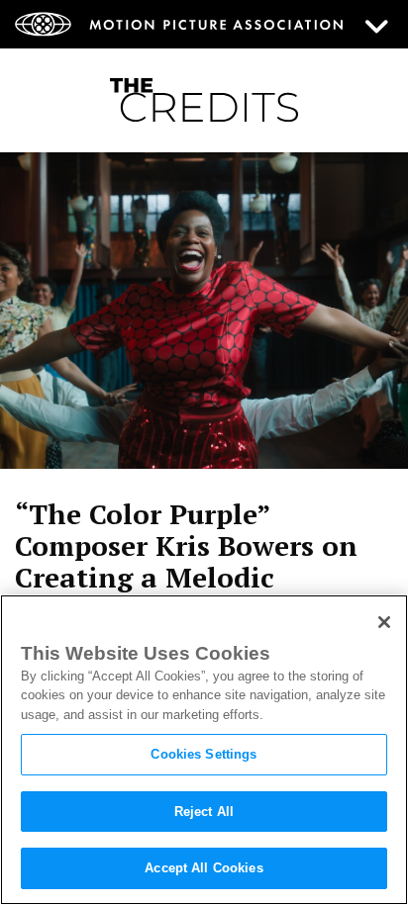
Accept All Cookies (203, 867)
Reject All (204, 811)
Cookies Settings (203, 754)
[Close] (384, 622)
